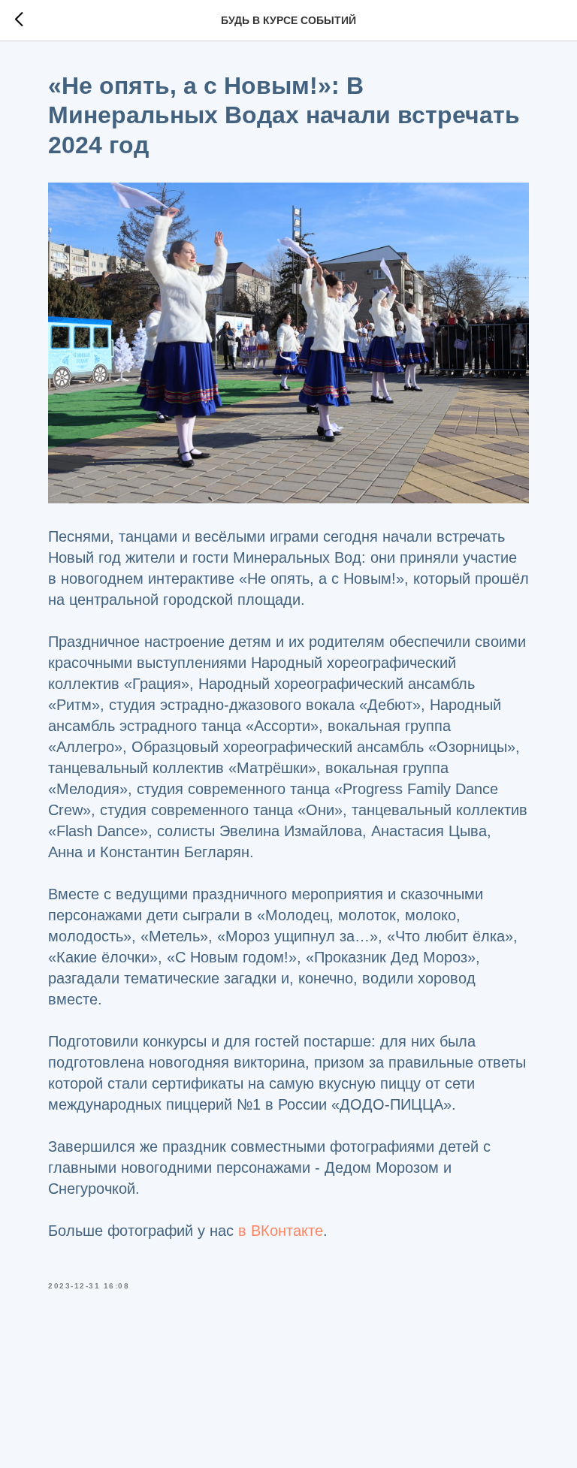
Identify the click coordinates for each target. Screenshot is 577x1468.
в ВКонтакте (280, 1230)
